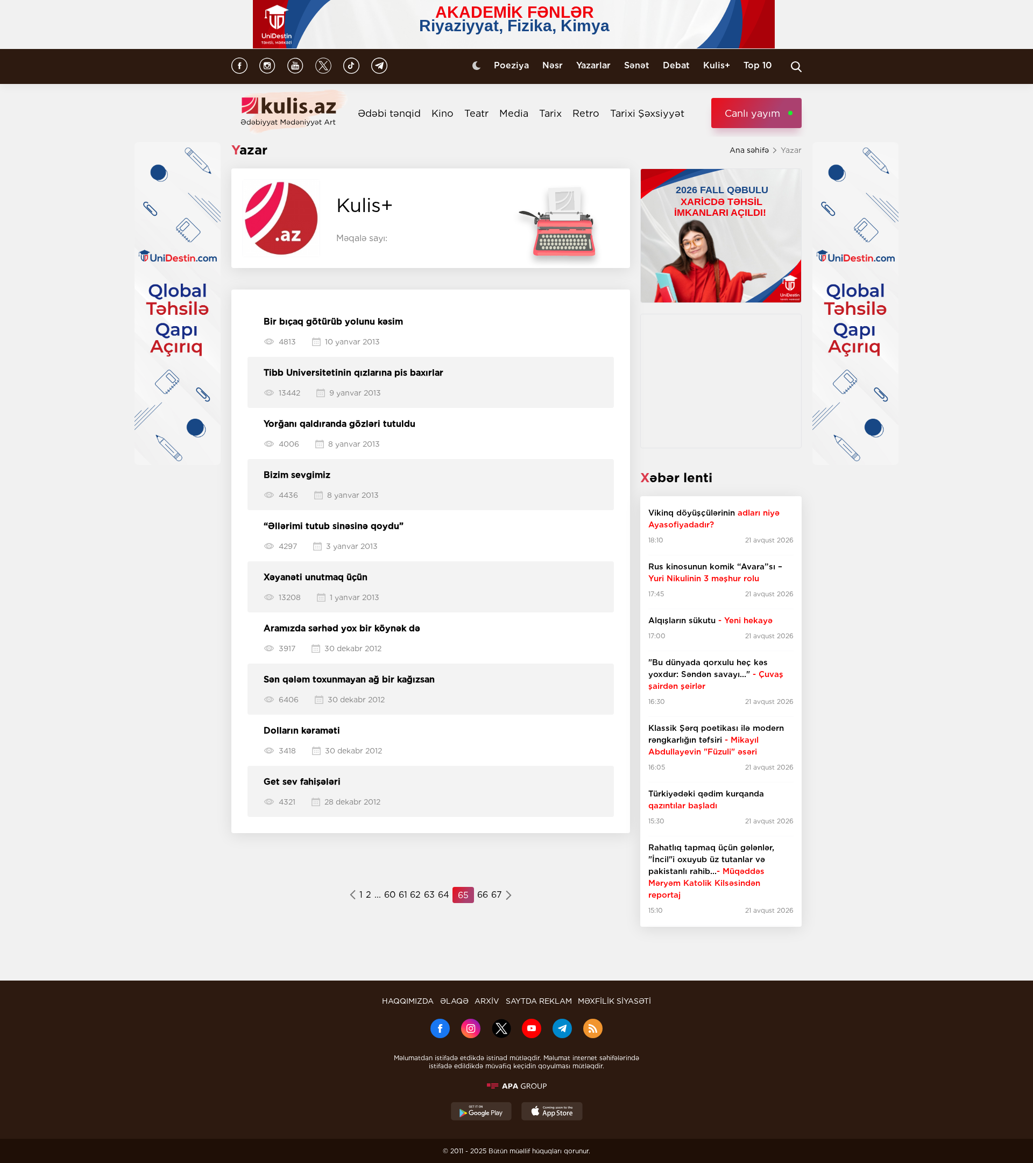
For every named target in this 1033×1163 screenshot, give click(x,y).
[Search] (796, 66)
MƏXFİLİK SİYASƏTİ (614, 1001)
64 (443, 895)
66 (482, 895)
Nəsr (552, 65)
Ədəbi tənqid (389, 113)
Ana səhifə (749, 150)
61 (403, 895)
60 (389, 895)
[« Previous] (352, 896)
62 (415, 895)
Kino (442, 113)
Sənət (636, 65)
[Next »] (508, 896)
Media (513, 113)
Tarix (550, 113)
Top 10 (758, 65)
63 (429, 895)
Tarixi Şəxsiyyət (647, 113)
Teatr (476, 113)
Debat (676, 65)
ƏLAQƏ (454, 1001)
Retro (585, 113)
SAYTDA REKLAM (539, 1001)
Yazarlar (593, 65)
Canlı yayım (752, 113)
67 (496, 895)
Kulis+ (716, 65)
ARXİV (487, 1001)
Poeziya (511, 65)
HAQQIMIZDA (408, 1001)
